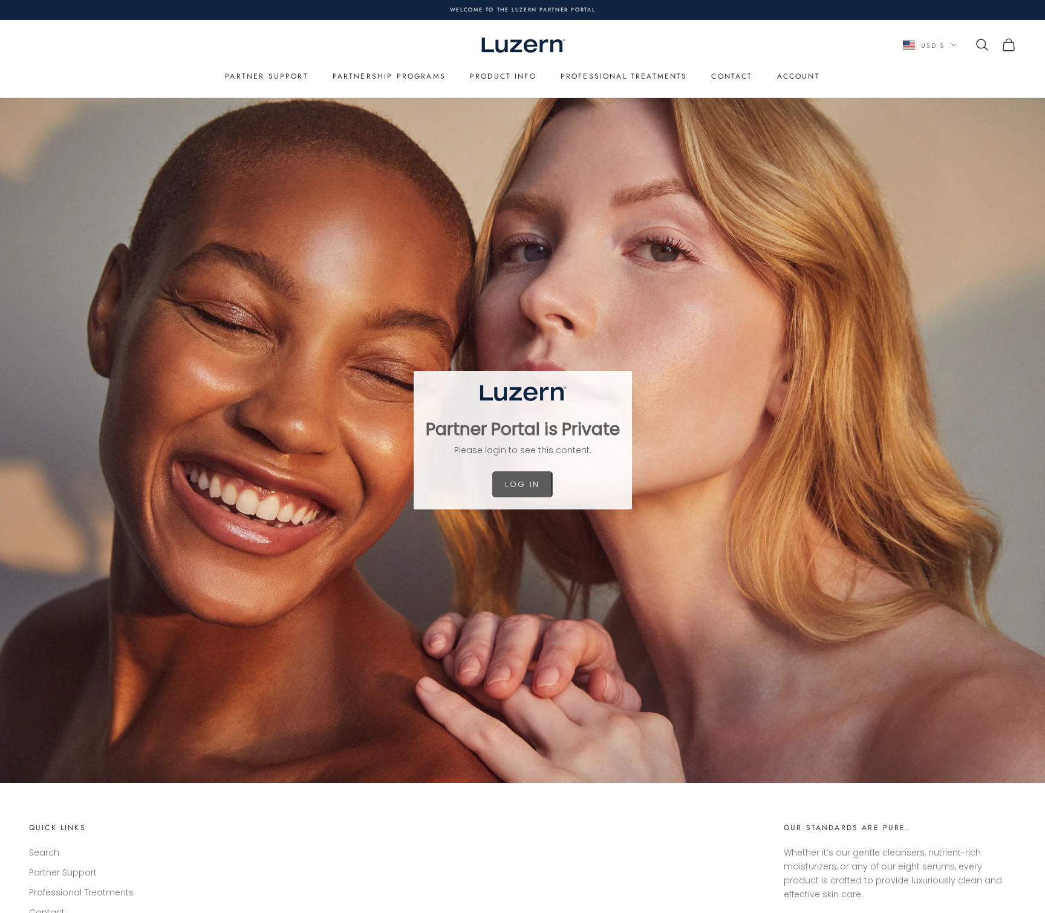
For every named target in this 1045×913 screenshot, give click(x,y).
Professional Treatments (624, 76)
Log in (522, 484)
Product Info (503, 76)
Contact (731, 76)
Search (44, 852)
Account (798, 76)
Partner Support (266, 76)
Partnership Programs (389, 76)
